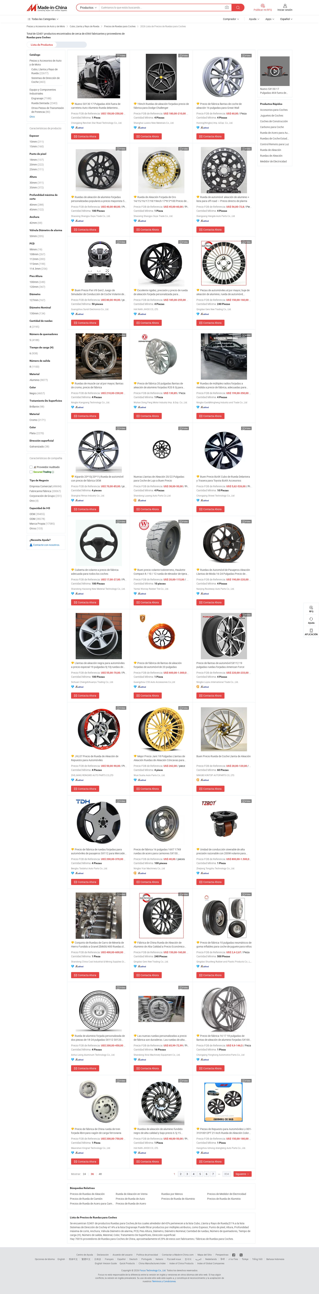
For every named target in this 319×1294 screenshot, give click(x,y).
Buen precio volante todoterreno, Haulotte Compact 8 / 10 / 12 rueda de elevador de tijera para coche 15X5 (160, 572)
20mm (37, 164)
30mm (37, 182)
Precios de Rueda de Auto (130, 1198)
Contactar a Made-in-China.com (178, 1254)
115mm (37, 264)
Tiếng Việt (257, 1259)
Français (109, 1259)
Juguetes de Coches (271, 115)
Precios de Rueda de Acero (131, 1203)
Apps (268, 19)
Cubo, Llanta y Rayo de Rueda (44, 71)
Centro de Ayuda (84, 1254)
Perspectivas (222, 1254)
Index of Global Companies (210, 1263)
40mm (37, 204)
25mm (37, 169)
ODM (37, 519)
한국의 (188, 1259)
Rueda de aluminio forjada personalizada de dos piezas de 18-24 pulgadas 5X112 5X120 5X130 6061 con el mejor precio (98, 1038)
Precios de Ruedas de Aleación (87, 1194)
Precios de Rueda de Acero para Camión (92, 1203)
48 (100, 1174)
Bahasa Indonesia (275, 1259)
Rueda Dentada (44, 103)
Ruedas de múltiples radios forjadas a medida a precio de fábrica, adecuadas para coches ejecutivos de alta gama (221, 385)
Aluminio (39, 380)
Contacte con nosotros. (46, 545)
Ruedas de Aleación (271, 155)
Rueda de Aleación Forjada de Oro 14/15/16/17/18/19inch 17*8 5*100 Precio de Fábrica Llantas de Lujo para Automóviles (160, 199)
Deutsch (133, 1259)
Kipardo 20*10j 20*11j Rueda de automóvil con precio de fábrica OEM (97, 478)
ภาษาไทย (233, 1259)
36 (92, 1174)
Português (146, 1259)
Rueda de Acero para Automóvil (278, 132)
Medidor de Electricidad (273, 161)
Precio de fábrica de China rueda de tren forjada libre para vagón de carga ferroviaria (96, 1131)
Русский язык (174, 1259)
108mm (37, 254)
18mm (37, 159)
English (61, 1259)
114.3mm (38, 268)
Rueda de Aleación (270, 150)
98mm (36, 249)
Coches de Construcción (274, 121)
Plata (37, 433)
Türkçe (245, 1259)
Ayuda (252, 19)
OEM (37, 514)
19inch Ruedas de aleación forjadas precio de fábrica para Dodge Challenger (161, 105)
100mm (37, 282)
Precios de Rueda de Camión (86, 1198)
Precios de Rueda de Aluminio (178, 1198)
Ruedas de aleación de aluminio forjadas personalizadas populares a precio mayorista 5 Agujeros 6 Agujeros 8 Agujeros (97, 199)
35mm (37, 187)
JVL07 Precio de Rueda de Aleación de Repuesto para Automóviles (94, 758)
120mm (37, 286)
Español (121, 1259)
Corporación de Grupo (46, 496)
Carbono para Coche (272, 127)
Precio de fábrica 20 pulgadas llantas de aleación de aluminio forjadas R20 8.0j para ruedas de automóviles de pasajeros (158, 385)
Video (122, 55)
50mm (37, 236)
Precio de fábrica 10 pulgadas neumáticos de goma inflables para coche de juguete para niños (224, 944)
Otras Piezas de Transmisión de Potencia (47, 110)
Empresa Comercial (45, 486)
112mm (37, 259)
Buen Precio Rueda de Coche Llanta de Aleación (223, 756)
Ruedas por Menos (172, 1194)
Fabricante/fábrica (45, 491)
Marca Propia (42, 523)
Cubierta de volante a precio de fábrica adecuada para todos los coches (95, 571)
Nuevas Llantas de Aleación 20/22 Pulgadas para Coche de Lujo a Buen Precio (159, 478)
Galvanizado (39, 446)
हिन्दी (223, 1259)
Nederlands (211, 1259)
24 (84, 1174)
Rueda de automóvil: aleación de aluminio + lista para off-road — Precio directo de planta (222, 199)
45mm (37, 209)
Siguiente (241, 1174)
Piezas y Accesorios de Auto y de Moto (45, 62)
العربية (198, 1259)
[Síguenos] (234, 1254)
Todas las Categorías (44, 19)
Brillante (37, 406)
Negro (37, 393)
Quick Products (127, 1263)
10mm (37, 141)
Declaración (103, 1254)
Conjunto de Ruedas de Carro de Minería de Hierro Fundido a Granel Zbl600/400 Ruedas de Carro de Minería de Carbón (98, 944)
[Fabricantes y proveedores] (47, 7)
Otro (32, 116)
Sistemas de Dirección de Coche (45, 80)
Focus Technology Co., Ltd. (153, 1270)
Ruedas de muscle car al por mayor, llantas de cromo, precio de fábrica (97, 385)
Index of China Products (181, 1263)
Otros (36, 528)
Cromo (38, 420)
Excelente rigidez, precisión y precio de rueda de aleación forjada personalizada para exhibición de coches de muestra (161, 292)
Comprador (229, 19)
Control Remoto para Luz (274, 144)
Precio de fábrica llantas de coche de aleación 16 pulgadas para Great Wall (219, 105)
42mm (36, 222)
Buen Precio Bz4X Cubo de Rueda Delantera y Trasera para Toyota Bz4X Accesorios (223, 478)
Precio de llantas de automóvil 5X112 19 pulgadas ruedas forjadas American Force (220, 665)
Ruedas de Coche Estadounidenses (280, 138)
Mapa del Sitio (205, 1254)
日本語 (97, 1259)
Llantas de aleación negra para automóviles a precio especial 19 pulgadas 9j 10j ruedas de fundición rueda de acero (98, 665)
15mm (37, 146)
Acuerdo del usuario (123, 1254)
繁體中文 (86, 1259)
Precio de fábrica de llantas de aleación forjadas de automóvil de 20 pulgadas (158, 665)
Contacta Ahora (87, 136)
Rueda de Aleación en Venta (132, 1194)
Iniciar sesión (284, 9)
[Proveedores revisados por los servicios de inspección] (46, 467)
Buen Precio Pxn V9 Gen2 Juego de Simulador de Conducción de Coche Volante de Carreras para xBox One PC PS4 (97, 292)
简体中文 (73, 1259)
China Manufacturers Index (152, 1263)
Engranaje (41, 98)
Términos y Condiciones (164, 1281)
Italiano (159, 1259)
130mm (37, 313)
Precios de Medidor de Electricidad (226, 1194)
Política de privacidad (147, 1254)
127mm (37, 300)
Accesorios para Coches (274, 110)
